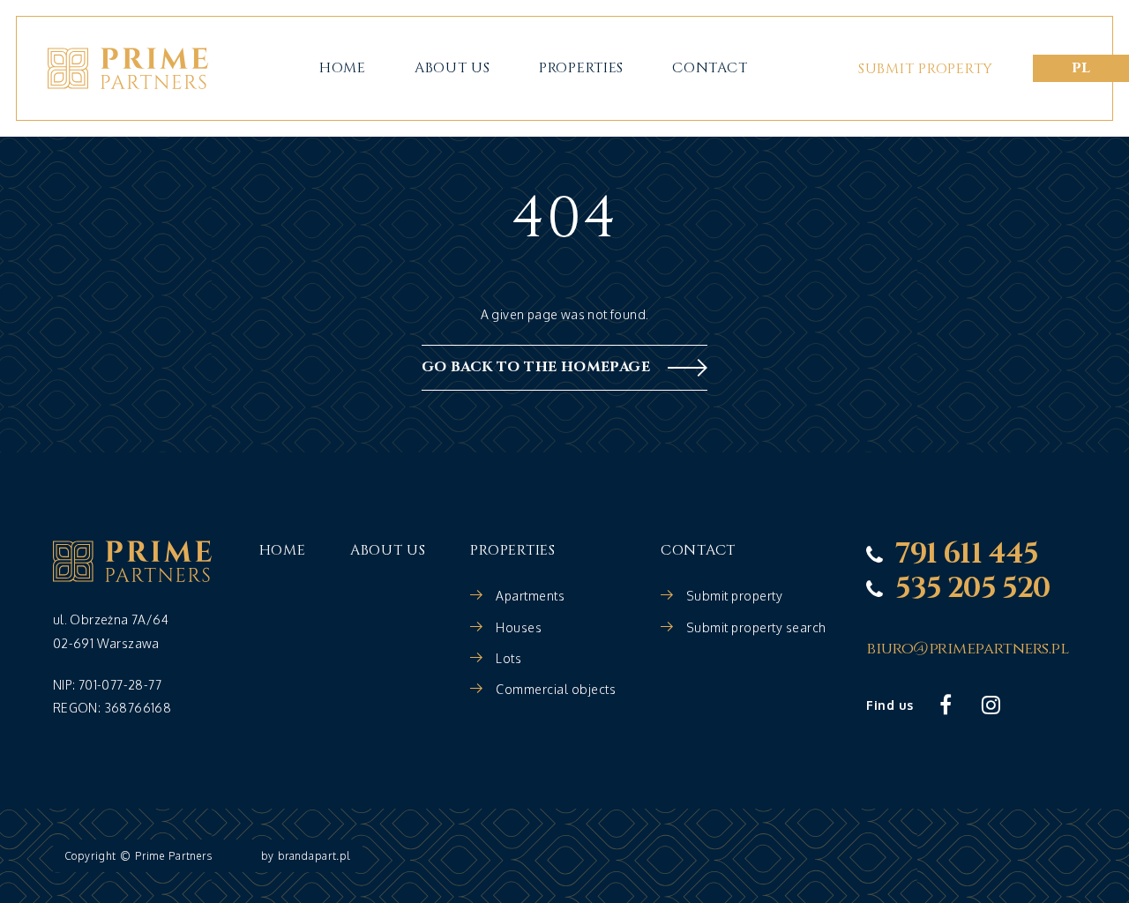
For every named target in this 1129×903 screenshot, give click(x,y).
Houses (519, 627)
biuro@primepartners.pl (967, 649)
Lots (508, 658)
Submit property (925, 68)
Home (342, 68)
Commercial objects (556, 689)
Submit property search (756, 627)
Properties (581, 68)
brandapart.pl (314, 855)
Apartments (530, 595)
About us (452, 68)
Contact (709, 68)
